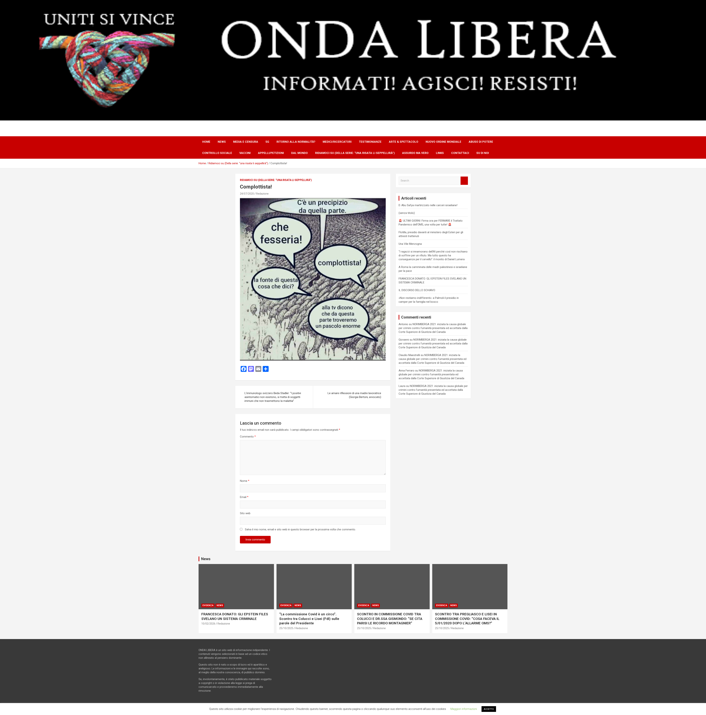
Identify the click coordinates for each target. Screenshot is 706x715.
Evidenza (207, 605)
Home (206, 141)
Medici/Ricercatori (337, 141)
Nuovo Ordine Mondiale (443, 141)
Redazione (262, 193)
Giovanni (404, 339)
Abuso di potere (481, 141)
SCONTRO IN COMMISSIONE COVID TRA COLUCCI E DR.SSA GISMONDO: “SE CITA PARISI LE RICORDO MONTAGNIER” (389, 618)
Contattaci (460, 153)
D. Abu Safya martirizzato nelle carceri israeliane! (428, 205)
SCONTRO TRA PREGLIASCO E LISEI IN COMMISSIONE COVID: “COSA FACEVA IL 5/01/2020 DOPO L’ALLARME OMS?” (467, 618)
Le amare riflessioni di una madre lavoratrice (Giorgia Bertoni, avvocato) (354, 395)
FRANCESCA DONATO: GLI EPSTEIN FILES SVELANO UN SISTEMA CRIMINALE (234, 616)
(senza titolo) (407, 213)
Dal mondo (299, 153)
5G (267, 141)
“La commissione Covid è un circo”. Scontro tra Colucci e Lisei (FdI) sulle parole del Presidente (309, 618)
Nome (244, 481)
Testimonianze (370, 141)
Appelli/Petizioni (271, 153)
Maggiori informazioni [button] (463, 709)
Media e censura (245, 141)
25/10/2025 (286, 628)
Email (244, 497)
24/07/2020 (247, 193)
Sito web (245, 513)
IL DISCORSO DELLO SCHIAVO (417, 290)
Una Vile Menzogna (410, 244)
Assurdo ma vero (415, 153)
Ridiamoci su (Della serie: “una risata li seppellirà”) (355, 153)
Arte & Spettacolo (403, 141)
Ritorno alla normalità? (296, 141)
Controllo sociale (217, 153)
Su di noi (482, 153)
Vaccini (245, 153)
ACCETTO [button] (489, 709)
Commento (248, 436)
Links (440, 153)
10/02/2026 (208, 623)
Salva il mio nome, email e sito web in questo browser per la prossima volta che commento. (300, 529)
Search (464, 181)
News (222, 141)
